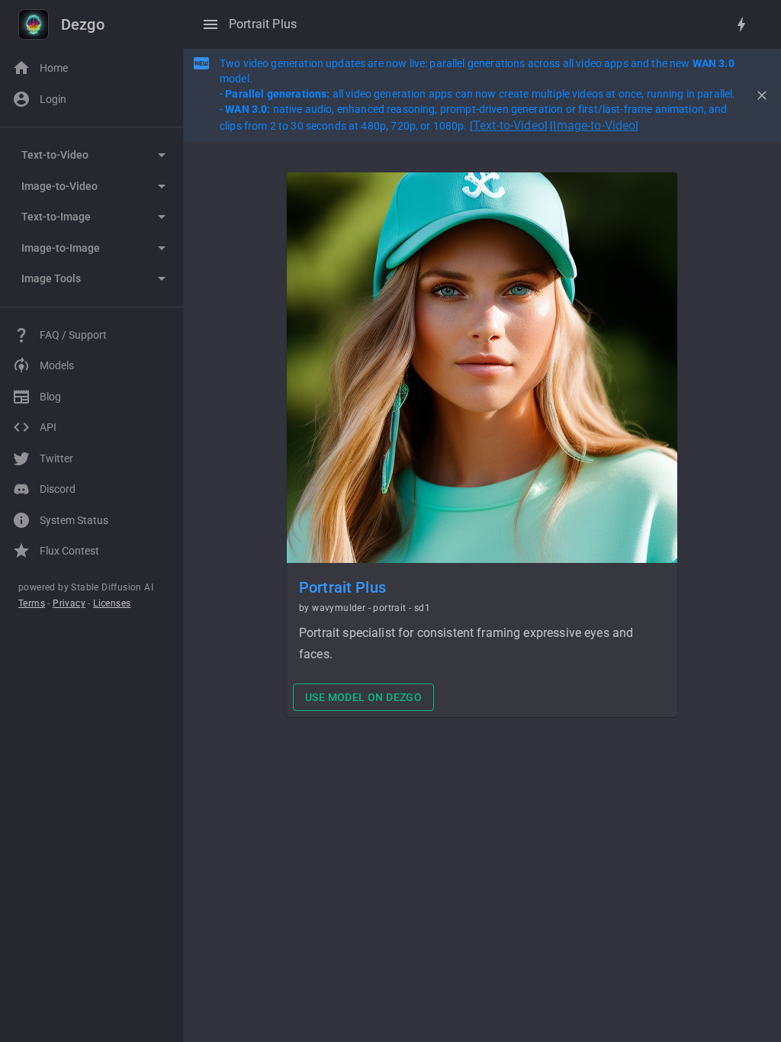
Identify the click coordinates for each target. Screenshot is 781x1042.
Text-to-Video (509, 125)
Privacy (69, 603)
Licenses (111, 603)
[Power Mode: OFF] (741, 24)
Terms (31, 603)
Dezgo (82, 24)
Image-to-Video (594, 125)
